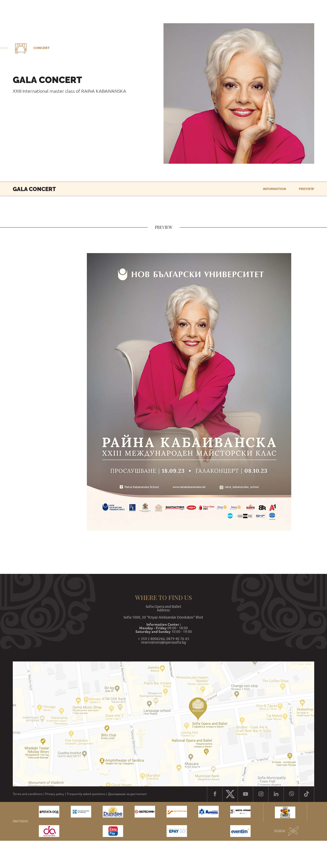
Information (274, 189)
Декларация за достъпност (127, 794)
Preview (306, 189)
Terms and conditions (27, 794)
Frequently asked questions (86, 794)
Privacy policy (54, 794)
